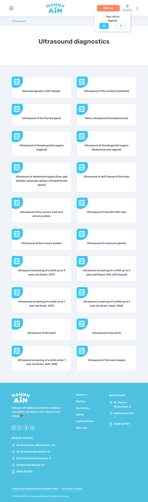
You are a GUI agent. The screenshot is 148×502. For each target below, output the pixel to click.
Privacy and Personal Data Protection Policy (35, 488)
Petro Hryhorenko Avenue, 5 (33, 458)
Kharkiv (127, 9)
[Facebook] (26, 427)
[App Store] (14, 427)
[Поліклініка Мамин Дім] (55, 8)
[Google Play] (20, 427)
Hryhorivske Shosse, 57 (30, 465)
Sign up (108, 8)
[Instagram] (32, 427)
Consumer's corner (72, 488)
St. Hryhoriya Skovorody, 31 (33, 451)
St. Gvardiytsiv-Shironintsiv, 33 (35, 445)
